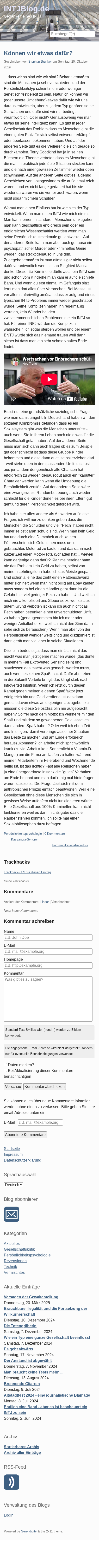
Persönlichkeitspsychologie (23, 833)
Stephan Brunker (40, 61)
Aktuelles (12, 1244)
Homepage (13, 959)
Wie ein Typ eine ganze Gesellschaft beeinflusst (47, 1337)
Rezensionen (15, 1261)
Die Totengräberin (20, 1326)
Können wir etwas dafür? (38, 53)
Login (8, 1515)
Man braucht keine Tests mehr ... (33, 1372)
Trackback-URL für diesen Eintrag (27, 872)
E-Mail (9, 945)
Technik (10, 1267)
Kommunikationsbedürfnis (70, 845)
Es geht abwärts (18, 1349)
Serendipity (29, 1531)
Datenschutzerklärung (22, 1160)
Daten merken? (21, 1065)
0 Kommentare (54, 833)
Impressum (13, 1154)
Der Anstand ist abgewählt (28, 1361)
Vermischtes (14, 1272)
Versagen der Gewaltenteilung (31, 1297)
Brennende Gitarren (22, 1384)
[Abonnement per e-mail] (11, 1214)
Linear (44, 902)
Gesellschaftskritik (19, 1249)
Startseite (12, 1149)
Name (9, 931)
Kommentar (14, 973)
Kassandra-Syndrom (25, 839)
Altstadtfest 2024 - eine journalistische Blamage (47, 1395)
